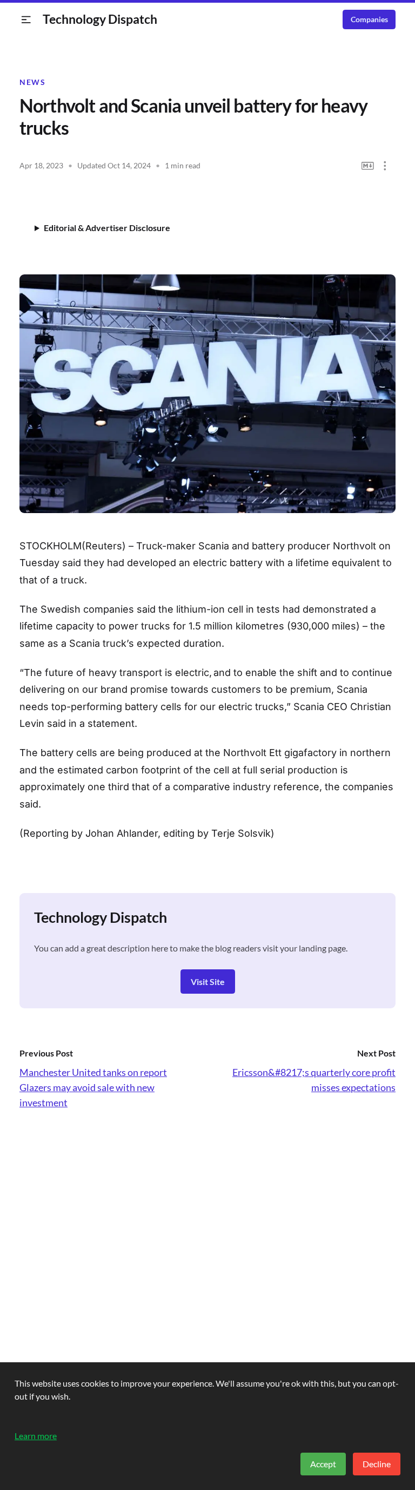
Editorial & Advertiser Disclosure (107, 227)
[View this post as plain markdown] (368, 166)
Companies (369, 19)
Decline (377, 1464)
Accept (323, 1464)
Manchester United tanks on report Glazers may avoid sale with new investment (93, 1087)
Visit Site (208, 981)
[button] (26, 20)
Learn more (36, 1435)
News (32, 82)
